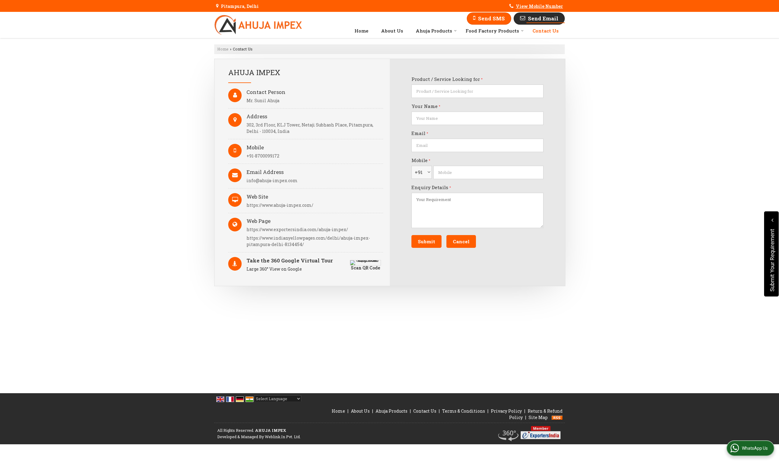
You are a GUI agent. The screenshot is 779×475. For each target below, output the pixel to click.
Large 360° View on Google (274, 269)
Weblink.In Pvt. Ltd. (283, 436)
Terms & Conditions (463, 411)
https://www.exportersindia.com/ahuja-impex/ (297, 229)
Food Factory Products (492, 31)
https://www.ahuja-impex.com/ (279, 205)
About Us (392, 31)
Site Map (538, 417)
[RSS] (557, 417)
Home (362, 31)
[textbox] (477, 91)
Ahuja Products (434, 31)
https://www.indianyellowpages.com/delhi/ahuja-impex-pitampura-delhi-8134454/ (308, 241)
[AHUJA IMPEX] (258, 25)
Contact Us (546, 31)
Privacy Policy (506, 411)
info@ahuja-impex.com (272, 180)
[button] (539, 6)
